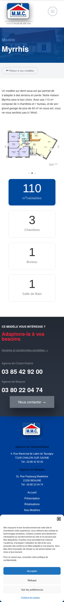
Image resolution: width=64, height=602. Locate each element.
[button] (59, 519)
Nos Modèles (32, 510)
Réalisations (32, 504)
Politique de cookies (30, 597)
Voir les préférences (32, 589)
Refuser (32, 580)
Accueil (32, 492)
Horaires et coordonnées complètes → (25, 350)
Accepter (32, 571)
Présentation (32, 498)
